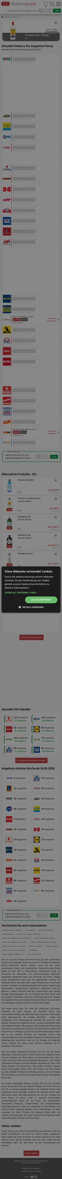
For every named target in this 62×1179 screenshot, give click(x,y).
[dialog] (31, 589)
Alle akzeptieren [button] (41, 599)
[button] (31, 592)
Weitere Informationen (17, 587)
